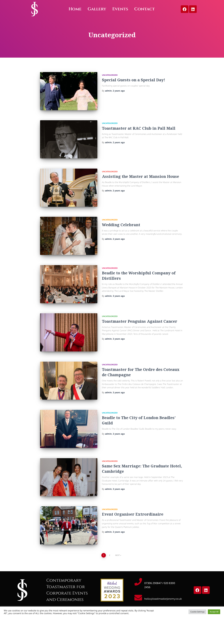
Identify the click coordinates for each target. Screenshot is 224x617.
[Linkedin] (193, 9)
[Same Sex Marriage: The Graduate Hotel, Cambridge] (68, 477)
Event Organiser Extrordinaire (132, 514)
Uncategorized (110, 75)
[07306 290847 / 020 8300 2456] (138, 582)
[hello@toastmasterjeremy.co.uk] (138, 597)
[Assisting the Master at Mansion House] (68, 188)
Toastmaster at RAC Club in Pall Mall (138, 128)
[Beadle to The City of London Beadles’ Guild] (68, 429)
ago (119, 90)
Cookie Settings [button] (197, 611)
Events (120, 9)
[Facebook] (184, 9)
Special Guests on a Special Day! (133, 79)
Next (117, 555)
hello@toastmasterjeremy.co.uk (163, 598)
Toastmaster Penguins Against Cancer (139, 321)
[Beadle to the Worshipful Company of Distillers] (68, 284)
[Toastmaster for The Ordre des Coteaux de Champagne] (68, 381)
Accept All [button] (214, 611)
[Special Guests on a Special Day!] (68, 91)
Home (75, 9)
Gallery (97, 9)
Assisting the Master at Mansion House (140, 176)
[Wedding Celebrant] (68, 236)
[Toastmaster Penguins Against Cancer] (68, 332)
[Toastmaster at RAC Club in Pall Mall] (68, 139)
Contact (144, 9)
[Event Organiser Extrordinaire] (68, 525)
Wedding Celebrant (121, 224)
